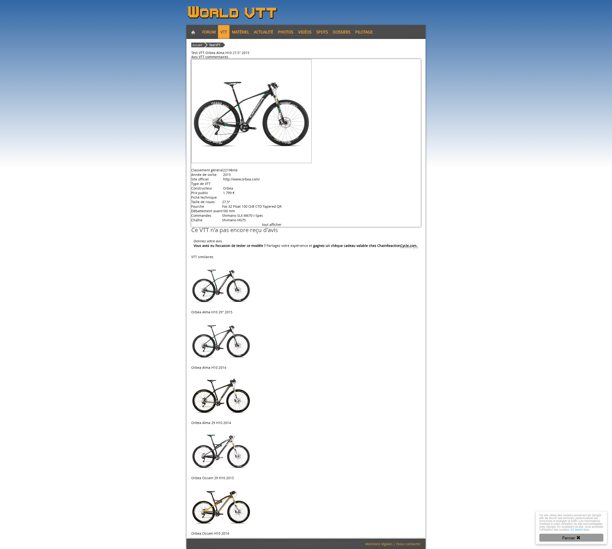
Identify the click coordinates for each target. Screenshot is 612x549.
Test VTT (214, 45)
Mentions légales (379, 544)
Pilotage (364, 32)
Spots (322, 32)
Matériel (240, 32)
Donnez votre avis (208, 241)
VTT (223, 32)
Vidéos (304, 32)
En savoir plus (580, 529)
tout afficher (272, 224)
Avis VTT (197, 56)
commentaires (216, 56)
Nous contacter (408, 544)
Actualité (263, 32)
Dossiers (341, 32)
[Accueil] (193, 32)
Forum (209, 32)
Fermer (569, 538)
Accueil (197, 45)
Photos (285, 32)
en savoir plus (409, 247)
